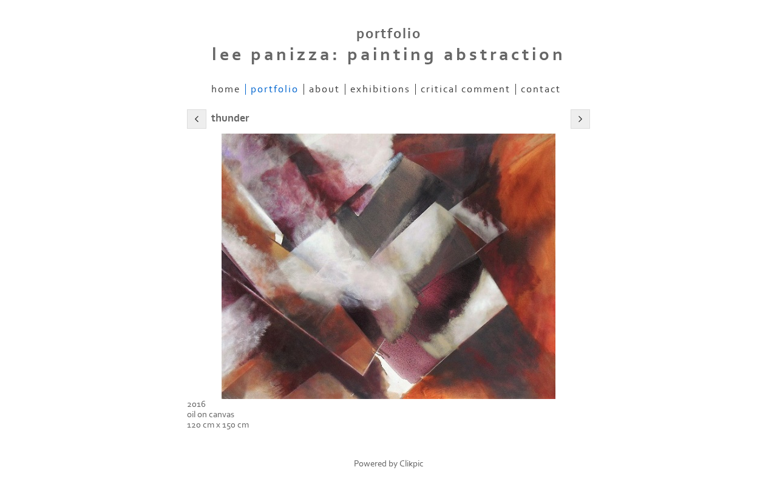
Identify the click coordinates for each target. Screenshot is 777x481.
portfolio (275, 89)
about (324, 89)
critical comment (466, 89)
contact (541, 89)
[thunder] (388, 266)
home (225, 89)
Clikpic (411, 464)
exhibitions (380, 89)
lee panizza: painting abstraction (389, 54)
